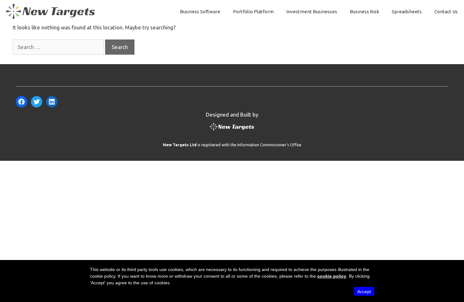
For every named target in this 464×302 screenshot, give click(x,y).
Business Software (200, 11)
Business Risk (364, 11)
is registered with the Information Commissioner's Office (232, 144)
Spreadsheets (407, 11)
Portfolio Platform (253, 11)
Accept (364, 291)
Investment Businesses (311, 11)
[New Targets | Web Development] (232, 130)
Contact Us (446, 11)
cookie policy (331, 276)
